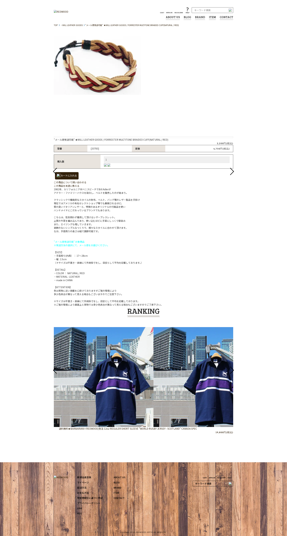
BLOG (187, 17)
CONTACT (226, 17)
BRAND (200, 17)
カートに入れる (69, 175)
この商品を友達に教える (66, 185)
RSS (79, 513)
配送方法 (82, 487)
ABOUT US (173, 17)
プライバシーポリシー (88, 503)
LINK (79, 508)
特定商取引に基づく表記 (90, 498)
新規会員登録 (84, 477)
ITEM (212, 17)
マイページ (83, 482)
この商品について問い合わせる (70, 182)
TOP (56, 25)
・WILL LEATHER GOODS (71, 25)
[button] (55, 171)
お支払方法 (83, 492)
